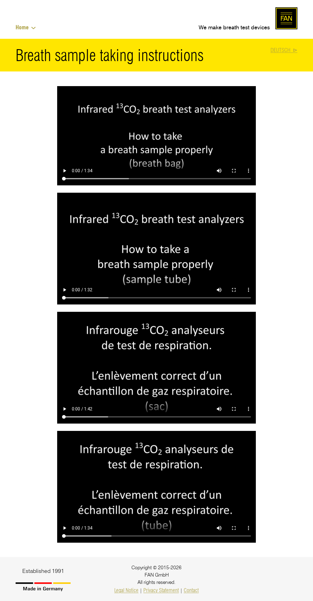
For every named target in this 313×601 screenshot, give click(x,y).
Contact (191, 590)
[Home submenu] (33, 27)
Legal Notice (126, 590)
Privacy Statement (161, 590)
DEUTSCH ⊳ (284, 50)
